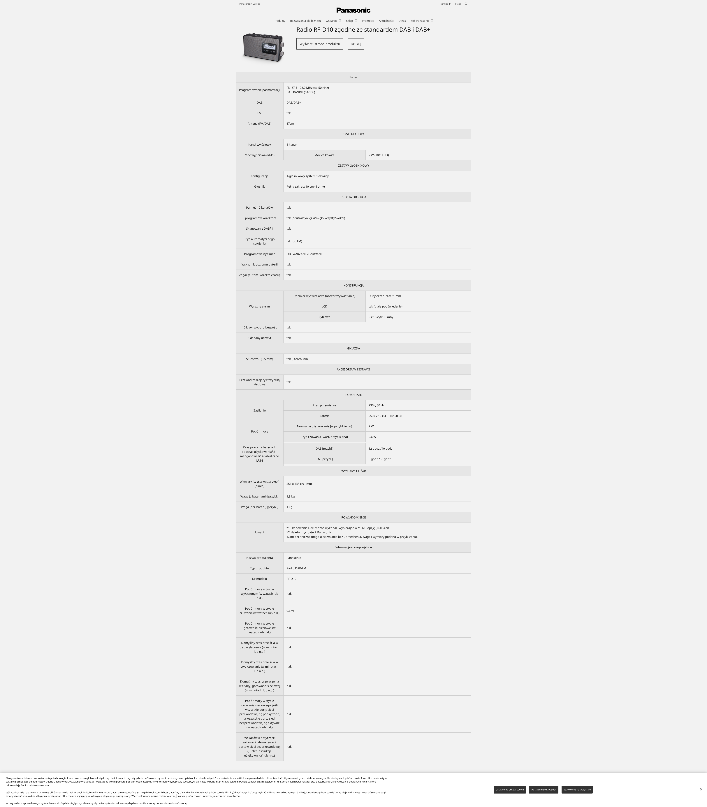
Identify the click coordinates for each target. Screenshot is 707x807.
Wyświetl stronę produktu (320, 44)
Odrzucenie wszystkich (543, 789)
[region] (353, 790)
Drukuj (356, 44)
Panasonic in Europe (249, 3)
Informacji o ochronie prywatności (221, 796)
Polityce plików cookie (189, 796)
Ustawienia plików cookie (510, 789)
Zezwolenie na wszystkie (577, 789)
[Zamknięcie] (701, 789)
